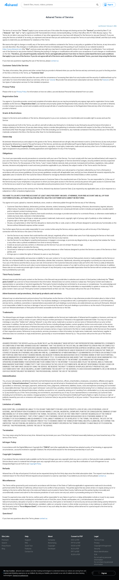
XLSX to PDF (75, 554)
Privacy (96, 543)
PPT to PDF (75, 551)
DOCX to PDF (75, 546)
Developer (51, 549)
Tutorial (52, 80)
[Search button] (97, 4)
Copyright (51, 546)
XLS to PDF (75, 549)
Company (51, 540)
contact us (55, 61)
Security (97, 549)
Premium (5, 540)
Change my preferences (20, 575)
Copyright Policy (35, 464)
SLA (95, 554)
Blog (3, 549)
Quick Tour (29, 546)
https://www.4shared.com (12, 49)
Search (4, 543)
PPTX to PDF (75, 543)
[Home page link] (11, 4)
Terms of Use (99, 540)
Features (105, 80)
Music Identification (101, 551)
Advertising (52, 543)
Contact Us (29, 551)
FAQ (26, 543)
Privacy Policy (22, 92)
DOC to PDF (75, 540)
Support (28, 540)
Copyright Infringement (102, 546)
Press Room (6, 546)
